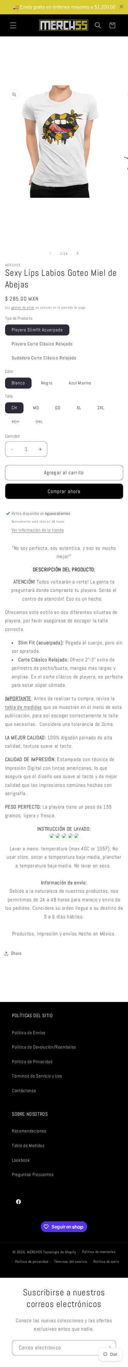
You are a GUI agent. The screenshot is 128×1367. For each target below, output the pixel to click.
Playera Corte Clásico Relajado (42, 344)
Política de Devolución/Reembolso (44, 1047)
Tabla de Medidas (28, 1146)
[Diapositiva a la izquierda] (50, 253)
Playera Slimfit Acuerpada (37, 330)
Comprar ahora (64, 491)
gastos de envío (23, 307)
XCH (19, 422)
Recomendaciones (29, 1131)
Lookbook (21, 1160)
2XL (100, 408)
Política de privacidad (31, 1261)
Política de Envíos (29, 1033)
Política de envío (106, 1261)
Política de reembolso (98, 1251)
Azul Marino (80, 383)
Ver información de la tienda (38, 530)
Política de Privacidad (32, 1062)
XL (79, 408)
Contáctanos (24, 1091)
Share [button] (16, 953)
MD (36, 408)
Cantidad (12, 436)
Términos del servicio (70, 1261)
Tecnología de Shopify (59, 1252)
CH (14, 408)
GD (57, 408)
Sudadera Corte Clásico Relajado (44, 358)
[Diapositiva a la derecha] (77, 253)
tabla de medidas (23, 707)
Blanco (18, 383)
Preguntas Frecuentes (33, 1174)
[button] (13, 25)
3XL (42, 422)
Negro (47, 383)
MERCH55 (34, 1252)
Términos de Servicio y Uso (37, 1076)
